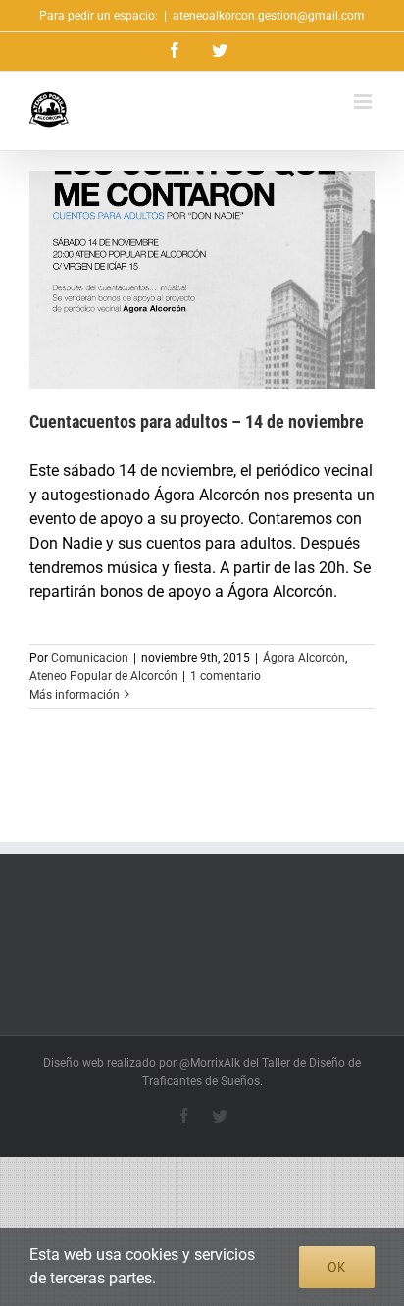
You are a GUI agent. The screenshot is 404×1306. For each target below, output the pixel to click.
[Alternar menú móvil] (364, 101)
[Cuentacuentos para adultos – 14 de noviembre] (202, 280)
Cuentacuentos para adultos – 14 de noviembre (196, 421)
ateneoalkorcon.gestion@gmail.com (269, 16)
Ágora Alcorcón (304, 658)
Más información (74, 695)
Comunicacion (89, 658)
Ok (337, 1267)
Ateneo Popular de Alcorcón (103, 676)
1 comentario (225, 676)
